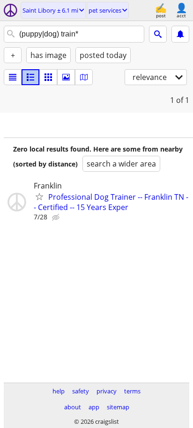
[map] (84, 77)
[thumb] (30, 77)
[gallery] (66, 77)
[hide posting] (56, 217)
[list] (13, 77)
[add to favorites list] (39, 196)
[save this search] (180, 34)
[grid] (48, 77)
